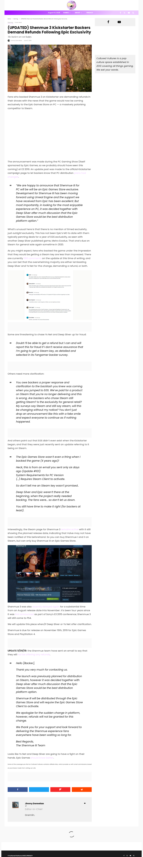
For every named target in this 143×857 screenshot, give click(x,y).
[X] (124, 12)
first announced (24, 614)
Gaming (10, 22)
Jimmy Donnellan (16, 40)
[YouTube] (129, 12)
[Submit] (82, 789)
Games (66, 13)
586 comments (32, 258)
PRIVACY (30, 856)
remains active (70, 529)
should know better (42, 757)
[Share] (18, 789)
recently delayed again (45, 606)
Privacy (89, 13)
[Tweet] (39, 789)
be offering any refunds (34, 654)
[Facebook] (120, 12)
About (77, 13)
